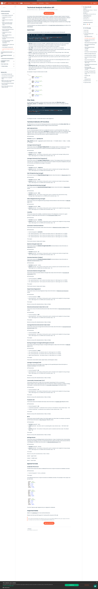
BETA (86, 77)
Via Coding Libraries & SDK (53, 9)
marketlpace (34, 512)
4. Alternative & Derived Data (7, 58)
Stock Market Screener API (7, 15)
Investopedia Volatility (53, 215)
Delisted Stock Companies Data (7, 20)
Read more (51, 584)
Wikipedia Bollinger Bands (52, 442)
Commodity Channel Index (52, 385)
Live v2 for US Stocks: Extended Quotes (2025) (7, 27)
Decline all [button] (87, 585)
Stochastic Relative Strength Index (90, 58)
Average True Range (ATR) (90, 71)
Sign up (94, 3)
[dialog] (49, 585)
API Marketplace (27, 3)
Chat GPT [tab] (43, 34)
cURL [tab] (31, 34)
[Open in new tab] (69, 35)
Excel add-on (85, 18)
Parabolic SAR (58, 401)
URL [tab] (29, 34)
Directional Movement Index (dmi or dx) (90, 62)
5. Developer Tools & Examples (5, 61)
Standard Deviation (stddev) (90, 55)
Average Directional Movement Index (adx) (91, 65)
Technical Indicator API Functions (88, 34)
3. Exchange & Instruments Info (6, 56)
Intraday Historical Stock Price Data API (8, 38)
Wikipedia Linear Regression (62, 290)
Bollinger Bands (88, 79)
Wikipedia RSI (30, 247)
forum (38, 519)
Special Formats (87, 80)
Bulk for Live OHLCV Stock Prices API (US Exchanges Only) (7, 23)
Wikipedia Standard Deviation (33, 260)
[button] (28, 585)
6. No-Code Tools (4, 64)
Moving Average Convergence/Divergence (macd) (90, 68)
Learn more (59, 0)
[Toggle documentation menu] (15, 6)
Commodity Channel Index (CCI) (90, 73)
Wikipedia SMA (65, 175)
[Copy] (68, 35)
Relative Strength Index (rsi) (90, 53)
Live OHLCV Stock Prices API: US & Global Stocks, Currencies (7, 41)
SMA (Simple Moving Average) (91, 42)
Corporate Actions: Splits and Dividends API (8, 45)
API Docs (10, 3)
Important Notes (87, 82)
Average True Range (31, 365)
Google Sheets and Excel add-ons (56, 25)
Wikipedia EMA (67, 187)
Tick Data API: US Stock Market (6, 18)
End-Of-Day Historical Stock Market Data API (7, 30)
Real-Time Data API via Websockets (6, 35)
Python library (30, 26)
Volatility (86, 50)
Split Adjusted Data (88, 36)
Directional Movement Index (64, 308)
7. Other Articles (4, 66)
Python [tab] (37, 34)
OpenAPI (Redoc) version (33, 9)
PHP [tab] (34, 34)
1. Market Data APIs (5, 13)
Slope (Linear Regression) (90, 59)
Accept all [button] (72, 585)
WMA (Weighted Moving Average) (89, 48)
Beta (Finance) (43, 419)
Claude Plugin (85, 17)
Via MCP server (43, 9)
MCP (20, 3)
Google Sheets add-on (87, 20)
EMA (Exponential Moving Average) (90, 45)
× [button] (96, 582)
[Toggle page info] (82, 6)
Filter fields (86, 32)
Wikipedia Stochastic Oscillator (59, 227)
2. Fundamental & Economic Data (6, 53)
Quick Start (86, 30)
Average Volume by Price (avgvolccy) (90, 40)
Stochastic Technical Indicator (91, 51)
